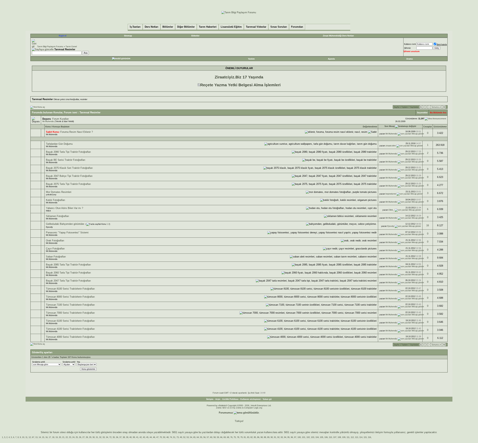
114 (360, 437)
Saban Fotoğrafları (56, 256)
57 (208, 437)
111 (348, 437)
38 (124, 437)
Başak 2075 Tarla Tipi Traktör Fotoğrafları (68, 184)
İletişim (209, 399)
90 (272, 437)
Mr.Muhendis (48, 121)
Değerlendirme (370, 126)
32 (100, 437)
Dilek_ (391, 210)
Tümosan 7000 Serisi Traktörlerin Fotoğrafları (70, 312)
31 (97, 437)
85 (255, 437)
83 (248, 437)
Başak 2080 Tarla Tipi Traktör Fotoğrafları (68, 151)
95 (288, 437)
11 (26, 437)
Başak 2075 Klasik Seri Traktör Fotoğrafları (69, 168)
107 (334, 437)
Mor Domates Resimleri (58, 192)
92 (278, 437)
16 (427, 225)
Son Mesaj (389, 126)
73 (177, 437)
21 (63, 437)
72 (110, 437)
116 (369, 437)
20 (60, 437)
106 (326, 437)
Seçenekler (422, 112)
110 (330, 437)
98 (261, 437)
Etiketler (195, 36)
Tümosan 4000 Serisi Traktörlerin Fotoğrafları (70, 336)
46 (154, 437)
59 (218, 437)
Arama (409, 59)
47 (157, 437)
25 (77, 437)
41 (137, 437)
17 (50, 437)
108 (339, 437)
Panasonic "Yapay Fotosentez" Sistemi (67, 232)
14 (40, 437)
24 (73, 437)
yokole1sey (51, 194)
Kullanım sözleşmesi (250, 399)
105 (321, 437)
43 (144, 437)
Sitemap (128, 36)
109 (343, 437)
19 (56, 437)
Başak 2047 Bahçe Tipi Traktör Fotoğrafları (69, 176)
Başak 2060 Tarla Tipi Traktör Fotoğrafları (68, 272)
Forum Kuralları (60, 118)
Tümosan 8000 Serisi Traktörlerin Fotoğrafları (70, 296)
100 (299, 437)
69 (225, 437)
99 (134, 437)
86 (258, 437)
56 (204, 437)
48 (167, 437)
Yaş (78, 362)
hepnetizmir (391, 194)
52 (184, 437)
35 (114, 437)
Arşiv (217, 399)
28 (87, 437)
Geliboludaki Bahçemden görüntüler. (65, 224)
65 (194, 437)
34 (107, 437)
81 (245, 437)
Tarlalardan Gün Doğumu (59, 143)
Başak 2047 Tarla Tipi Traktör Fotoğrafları (68, 280)
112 (352, 437)
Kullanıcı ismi (410, 44)
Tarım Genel (71, 46)
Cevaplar (427, 126)
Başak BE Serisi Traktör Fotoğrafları (65, 159)
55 (201, 437)
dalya (48, 210)
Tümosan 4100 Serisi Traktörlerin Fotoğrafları (70, 328)
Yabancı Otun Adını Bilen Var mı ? (64, 208)
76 (231, 437)
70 (161, 437)
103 (312, 437)
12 (30, 437)
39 (127, 437)
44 (151, 437)
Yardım (251, 59)
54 (191, 437)
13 (36, 437)
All (444, 107)
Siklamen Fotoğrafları (57, 216)
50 (164, 437)
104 (317, 437)
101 (303, 437)
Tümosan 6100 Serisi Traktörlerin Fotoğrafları (70, 320)
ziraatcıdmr (391, 145)
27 (83, 437)
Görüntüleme (440, 126)
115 (365, 437)
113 (356, 437)
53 (188, 437)
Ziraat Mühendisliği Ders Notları (338, 36)
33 (104, 437)
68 (228, 437)
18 (53, 437)
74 (171, 437)
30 (93, 437)
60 (211, 437)
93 (282, 437)
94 (285, 437)
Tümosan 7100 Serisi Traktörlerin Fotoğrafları (70, 304)
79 (241, 437)
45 (147, 437)
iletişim (379, 432)
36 (117, 437)
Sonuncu (436, 107)
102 (308, 437)
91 (275, 437)
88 (265, 437)
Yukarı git (267, 399)
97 (295, 437)
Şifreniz (407, 48)
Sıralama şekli (38, 362)
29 (90, 437)
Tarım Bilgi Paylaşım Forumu (50, 46)
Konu (48, 126)
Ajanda (331, 59)
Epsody (49, 227)
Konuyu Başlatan (60, 126)
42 (140, 437)
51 (174, 437)
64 (198, 437)
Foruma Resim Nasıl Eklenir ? (76, 131)
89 (268, 437)
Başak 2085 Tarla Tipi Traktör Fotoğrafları (68, 264)
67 (33, 437)
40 (130, 437)
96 (292, 437)
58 (214, 437)
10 (23, 437)
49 (181, 437)
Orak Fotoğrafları (55, 240)
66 (221, 437)
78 (238, 437)
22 (67, 437)
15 (43, 437)
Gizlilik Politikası (230, 399)
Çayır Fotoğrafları (55, 248)
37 (120, 437)
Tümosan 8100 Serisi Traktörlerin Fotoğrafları (70, 288)
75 (235, 437)
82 (251, 437)
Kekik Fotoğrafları (55, 200)
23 (70, 437)
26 (80, 437)
